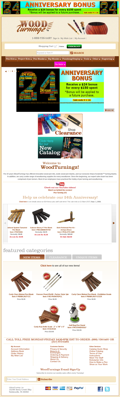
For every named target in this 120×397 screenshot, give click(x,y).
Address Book (17, 351)
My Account (80, 38)
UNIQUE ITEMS (86, 257)
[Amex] (61, 388)
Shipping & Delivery (59, 357)
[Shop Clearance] (60, 135)
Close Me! (109, 110)
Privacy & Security (58, 349)
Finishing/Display (71, 59)
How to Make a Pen (98, 362)
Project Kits (24, 59)
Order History (17, 353)
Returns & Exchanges (55, 352)
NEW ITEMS (31, 257)
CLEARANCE (58, 257)
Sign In (56, 38)
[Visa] (54, 388)
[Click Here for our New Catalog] (60, 158)
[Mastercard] (47, 388)
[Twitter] (107, 389)
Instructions (94, 355)
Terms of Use (95, 353)
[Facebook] (100, 389)
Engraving (107, 59)
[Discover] (69, 388)
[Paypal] (78, 388)
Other (95, 59)
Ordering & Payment (59, 355)
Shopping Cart (46, 46)
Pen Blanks (39, 59)
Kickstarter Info (96, 360)
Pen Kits (10, 59)
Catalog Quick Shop (98, 349)
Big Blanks (53, 59)
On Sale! (59, 64)
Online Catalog (96, 351)
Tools (86, 59)
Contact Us (55, 361)
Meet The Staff (96, 358)
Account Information (20, 349)
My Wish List (66, 38)
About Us (54, 359)
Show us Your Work (98, 364)
